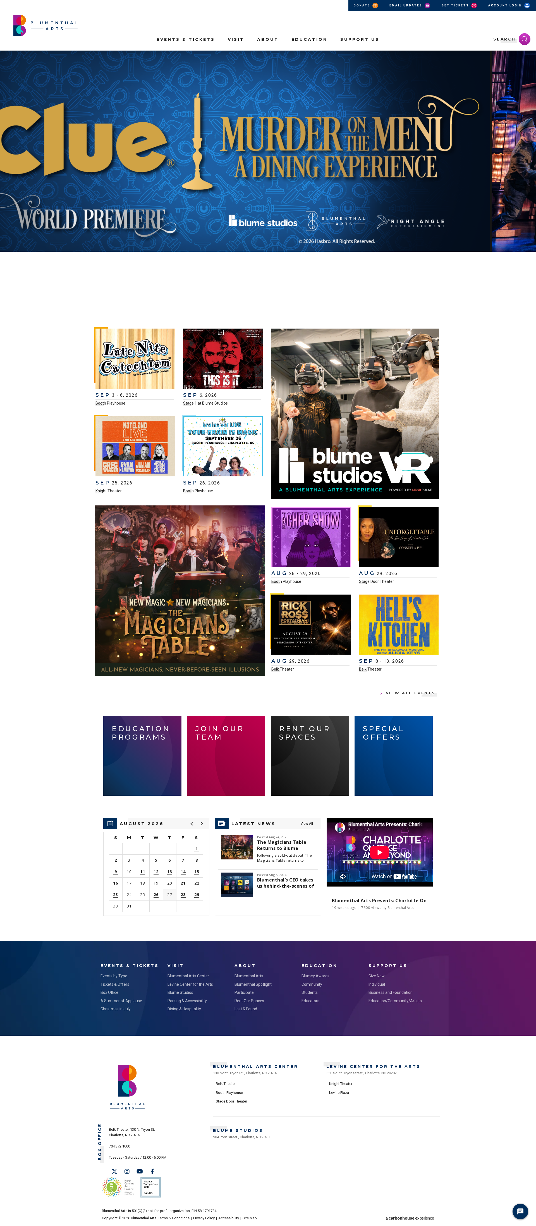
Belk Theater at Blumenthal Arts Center (103, 296)
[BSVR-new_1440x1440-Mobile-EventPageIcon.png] (355, 414)
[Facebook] (152, 1171)
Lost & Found (245, 1009)
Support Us (359, 39)
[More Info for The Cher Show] (311, 537)
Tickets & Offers (114, 984)
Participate (244, 992)
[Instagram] (127, 1171)
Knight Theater (108, 491)
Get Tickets (456, 5)
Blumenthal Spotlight (253, 984)
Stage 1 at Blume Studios (205, 403)
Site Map (250, 1218)
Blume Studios (180, 992)
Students (310, 992)
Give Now (376, 976)
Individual (376, 984)
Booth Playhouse (110, 403)
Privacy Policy (204, 1218)
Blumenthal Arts (248, 976)
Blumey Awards (315, 976)
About (268, 39)
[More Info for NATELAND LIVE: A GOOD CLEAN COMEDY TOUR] (135, 447)
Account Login (505, 5)
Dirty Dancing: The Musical (220, 267)
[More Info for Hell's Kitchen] (399, 625)
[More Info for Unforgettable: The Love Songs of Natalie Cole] (399, 537)
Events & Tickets (186, 39)
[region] (156, 867)
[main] (268, 496)
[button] (528, 58)
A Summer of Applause (121, 1001)
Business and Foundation (390, 992)
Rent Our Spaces (249, 1001)
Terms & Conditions (174, 1218)
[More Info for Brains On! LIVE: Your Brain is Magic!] (223, 447)
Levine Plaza (339, 1092)
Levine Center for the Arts (190, 984)
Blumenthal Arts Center (188, 976)
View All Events (411, 693)
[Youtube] (139, 1171)
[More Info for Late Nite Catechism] (135, 359)
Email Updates (406, 5)
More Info (442, 283)
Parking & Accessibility (187, 1001)
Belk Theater (282, 669)
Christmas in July (115, 1009)
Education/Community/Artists (395, 1001)
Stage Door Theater (376, 581)
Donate (363, 5)
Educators (310, 1001)
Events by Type (113, 976)
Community (312, 984)
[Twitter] (114, 1171)
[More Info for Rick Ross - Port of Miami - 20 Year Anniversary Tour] (311, 625)
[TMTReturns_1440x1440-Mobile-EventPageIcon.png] (180, 590)
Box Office (109, 992)
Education (309, 39)
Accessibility (228, 1218)
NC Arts (118, 1187)
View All (307, 823)
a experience (410, 1218)
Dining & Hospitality (184, 1009)
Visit (236, 39)
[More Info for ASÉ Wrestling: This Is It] (223, 359)
